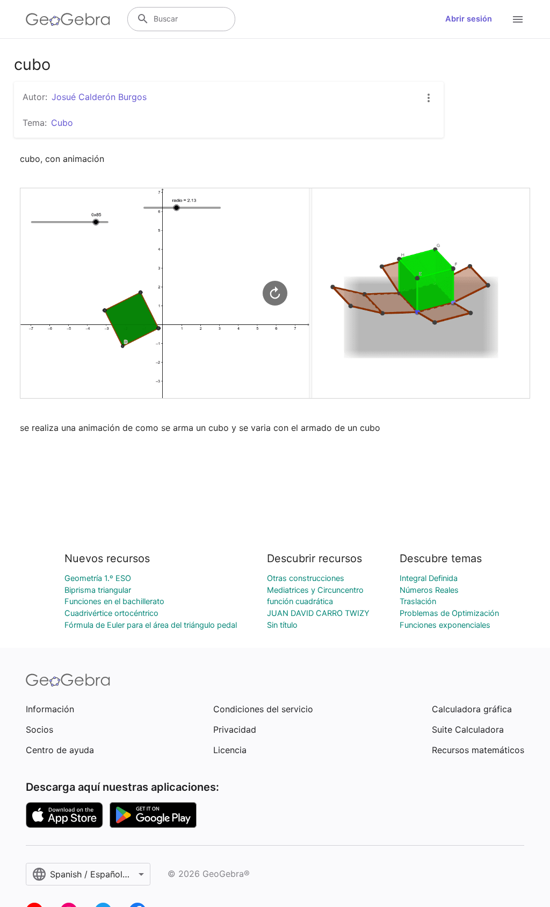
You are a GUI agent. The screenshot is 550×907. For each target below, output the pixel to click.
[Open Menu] (517, 19)
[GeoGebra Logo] (68, 19)
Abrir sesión (468, 19)
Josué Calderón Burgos (99, 96)
